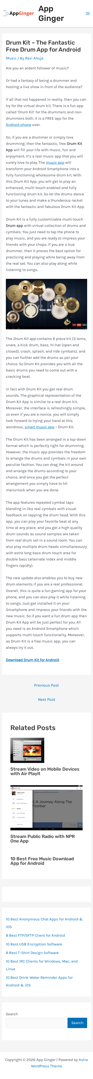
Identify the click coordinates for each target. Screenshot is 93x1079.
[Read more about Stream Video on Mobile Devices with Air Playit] (27, 750)
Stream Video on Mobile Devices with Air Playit (44, 771)
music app (55, 162)
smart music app (39, 427)
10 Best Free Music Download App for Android (42, 861)
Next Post (46, 699)
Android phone (18, 124)
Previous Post (46, 685)
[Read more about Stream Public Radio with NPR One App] (46, 807)
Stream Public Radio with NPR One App (42, 839)
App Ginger (51, 13)
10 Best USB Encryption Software (34, 944)
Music (11, 58)
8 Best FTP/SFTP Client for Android (35, 935)
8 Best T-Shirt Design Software (32, 952)
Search (12, 1014)
